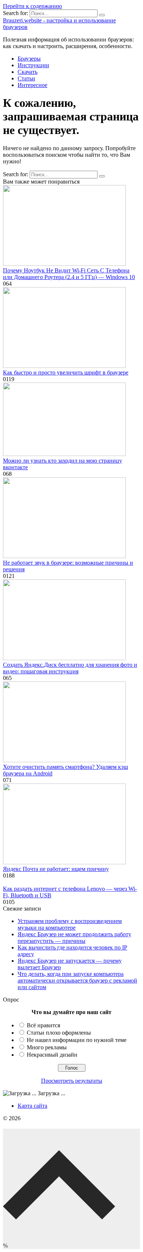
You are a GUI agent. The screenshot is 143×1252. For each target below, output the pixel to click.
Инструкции (33, 65)
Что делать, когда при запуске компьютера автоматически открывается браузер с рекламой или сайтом (77, 980)
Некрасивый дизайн (52, 1055)
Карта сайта (32, 1106)
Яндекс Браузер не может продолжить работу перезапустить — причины (74, 937)
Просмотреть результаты (71, 1081)
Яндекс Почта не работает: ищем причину (56, 869)
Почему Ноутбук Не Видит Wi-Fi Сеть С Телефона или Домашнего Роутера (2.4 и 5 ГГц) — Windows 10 (69, 273)
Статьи (26, 78)
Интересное (32, 85)
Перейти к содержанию (32, 6)
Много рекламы (47, 1047)
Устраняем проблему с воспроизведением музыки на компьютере (70, 924)
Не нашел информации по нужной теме (76, 1040)
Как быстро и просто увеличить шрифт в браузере (65, 372)
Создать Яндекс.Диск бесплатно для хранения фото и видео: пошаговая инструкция (70, 668)
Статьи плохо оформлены (59, 1033)
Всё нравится (43, 1025)
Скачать (27, 72)
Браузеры (29, 58)
